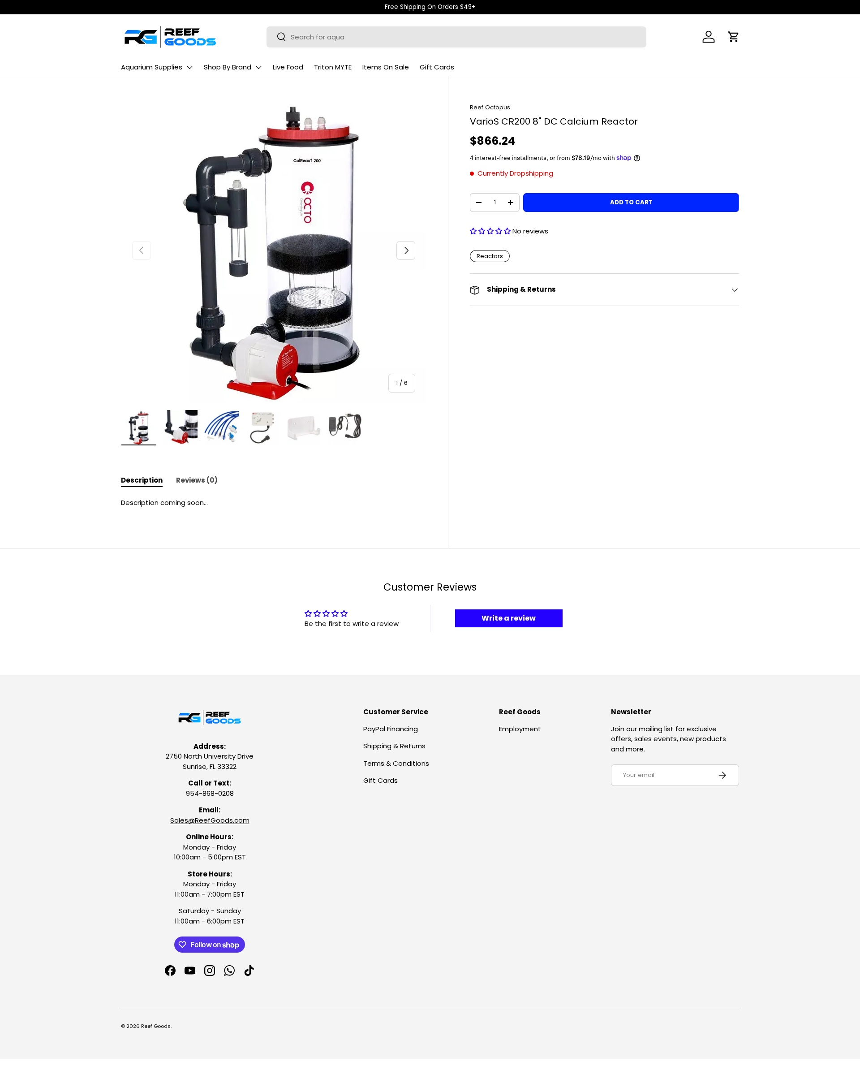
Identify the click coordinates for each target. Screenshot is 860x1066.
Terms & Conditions (396, 763)
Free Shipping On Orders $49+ (430, 7)
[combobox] (456, 36)
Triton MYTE (333, 67)
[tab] (142, 480)
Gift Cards (437, 67)
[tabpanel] (273, 503)
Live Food (288, 67)
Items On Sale (385, 67)
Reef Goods (156, 1026)
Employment (520, 729)
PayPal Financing (390, 729)
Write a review (509, 618)
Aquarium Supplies (151, 67)
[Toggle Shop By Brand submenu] (258, 67)
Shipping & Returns (394, 746)
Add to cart (631, 202)
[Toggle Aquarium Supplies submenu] (189, 67)
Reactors (490, 256)
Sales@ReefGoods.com (209, 820)
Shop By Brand (227, 67)
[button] (734, 37)
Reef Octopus (490, 107)
